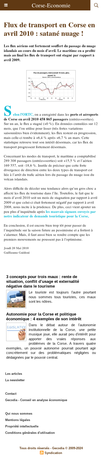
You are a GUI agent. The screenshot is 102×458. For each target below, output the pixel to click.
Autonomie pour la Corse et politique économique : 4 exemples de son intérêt (43, 316)
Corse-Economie (51, 5)
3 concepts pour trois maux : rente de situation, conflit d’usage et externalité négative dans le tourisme (42, 282)
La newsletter (15, 380)
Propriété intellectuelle (21, 426)
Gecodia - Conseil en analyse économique (36, 400)
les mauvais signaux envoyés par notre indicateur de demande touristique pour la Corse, (50, 214)
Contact (10, 393)
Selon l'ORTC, (19, 114)
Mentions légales (17, 420)
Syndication (53, 453)
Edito (51, 269)
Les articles (13, 374)
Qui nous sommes (18, 413)
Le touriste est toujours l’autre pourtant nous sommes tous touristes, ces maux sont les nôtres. (62, 296)
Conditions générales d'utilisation (30, 433)
